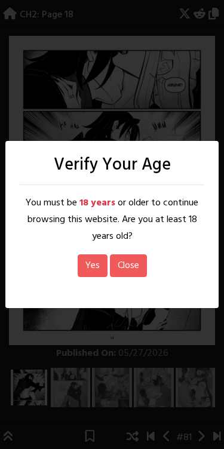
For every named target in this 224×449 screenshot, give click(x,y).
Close (128, 265)
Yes (92, 265)
